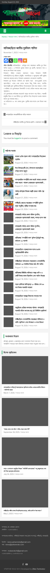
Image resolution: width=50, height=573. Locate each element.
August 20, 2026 (21, 209)
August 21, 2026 (21, 174)
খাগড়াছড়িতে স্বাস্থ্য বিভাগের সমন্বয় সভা (28, 296)
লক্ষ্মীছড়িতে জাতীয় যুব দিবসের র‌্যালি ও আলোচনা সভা (28, 122)
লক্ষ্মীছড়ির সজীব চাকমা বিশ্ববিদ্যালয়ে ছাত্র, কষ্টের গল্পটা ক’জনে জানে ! (23, 511)
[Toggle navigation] (5, 31)
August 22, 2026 (21, 163)
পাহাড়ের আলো (23, 53)
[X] (11, 60)
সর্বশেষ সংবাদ (10, 150)
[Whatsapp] (15, 60)
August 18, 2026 (21, 279)
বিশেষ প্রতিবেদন (10, 352)
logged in (17, 138)
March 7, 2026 (9, 393)
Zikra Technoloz (38, 569)
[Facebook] (6, 60)
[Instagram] (20, 60)
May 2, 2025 (8, 514)
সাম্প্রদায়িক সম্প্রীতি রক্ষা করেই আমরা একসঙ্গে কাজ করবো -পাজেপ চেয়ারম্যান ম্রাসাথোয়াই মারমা (30, 182)
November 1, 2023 (11, 53)
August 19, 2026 (21, 244)
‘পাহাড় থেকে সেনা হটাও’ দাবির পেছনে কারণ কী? (17, 429)
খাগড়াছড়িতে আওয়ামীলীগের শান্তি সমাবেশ (18, 114)
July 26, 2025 (9, 474)
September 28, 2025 (11, 432)
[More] (25, 60)
